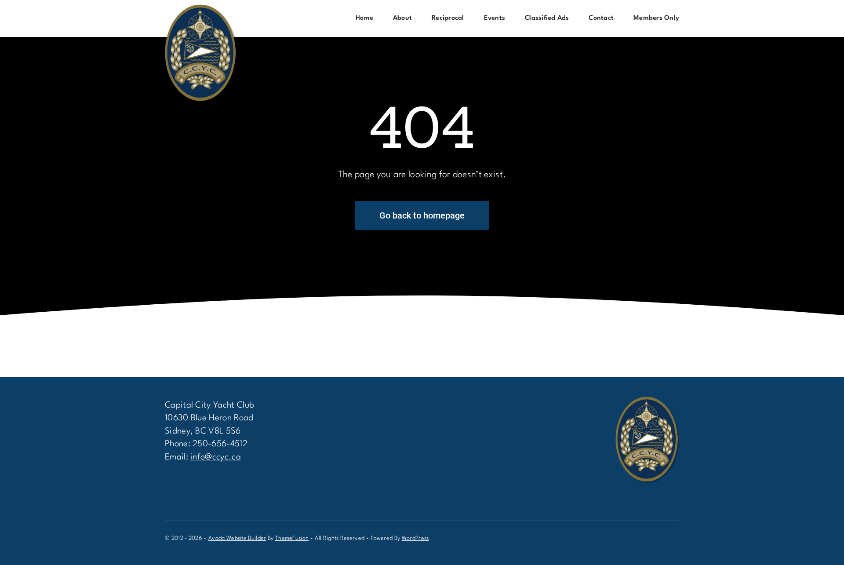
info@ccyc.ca (215, 457)
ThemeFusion (292, 538)
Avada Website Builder (237, 538)
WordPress (415, 538)
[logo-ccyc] (201, 8)
